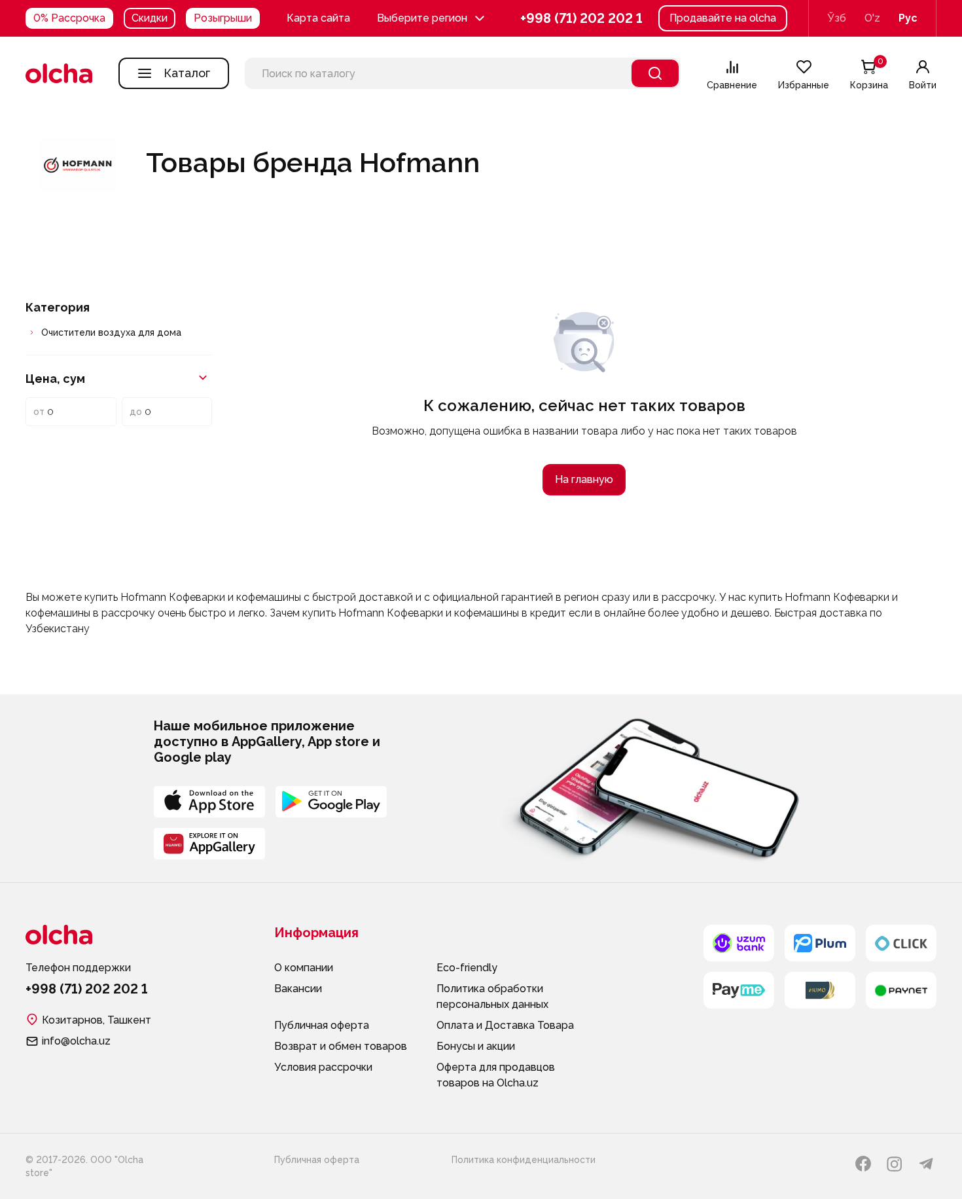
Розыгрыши (223, 18)
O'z (872, 18)
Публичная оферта (321, 1025)
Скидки (150, 18)
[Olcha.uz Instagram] (894, 1163)
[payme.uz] (739, 990)
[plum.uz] (820, 943)
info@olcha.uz (76, 1041)
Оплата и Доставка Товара (505, 1025)
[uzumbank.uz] (739, 943)
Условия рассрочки (323, 1067)
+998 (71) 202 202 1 (581, 18)
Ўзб (836, 18)
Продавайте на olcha (722, 18)
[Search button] (655, 73)
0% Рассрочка (69, 18)
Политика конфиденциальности (524, 1159)
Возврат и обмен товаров (340, 1046)
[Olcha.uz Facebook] (863, 1163)
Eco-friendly (466, 967)
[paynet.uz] (901, 990)
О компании (303, 967)
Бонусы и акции (475, 1046)
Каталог (187, 73)
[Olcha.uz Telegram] (926, 1163)
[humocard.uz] (820, 990)
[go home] (59, 73)
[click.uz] (901, 943)
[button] (432, 18)
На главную (584, 479)
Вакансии (298, 988)
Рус (908, 18)
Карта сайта (318, 18)
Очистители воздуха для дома (111, 332)
